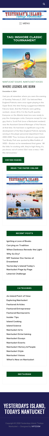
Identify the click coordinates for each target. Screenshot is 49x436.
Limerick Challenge (16, 273)
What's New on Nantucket (20, 359)
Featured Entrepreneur (19, 308)
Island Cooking (14, 321)
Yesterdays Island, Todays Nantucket (24, 408)
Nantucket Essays (12, 82)
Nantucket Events (16, 342)
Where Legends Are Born (18, 86)
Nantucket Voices (33, 82)
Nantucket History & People (21, 347)
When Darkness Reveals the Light (24, 249)
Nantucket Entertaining (19, 334)
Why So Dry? (13, 253)
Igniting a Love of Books (19, 241)
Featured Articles (16, 304)
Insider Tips (13, 317)
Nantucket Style (15, 351)
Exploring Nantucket (17, 300)
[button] (24, 23)
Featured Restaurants (18, 313)
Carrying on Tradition (18, 245)
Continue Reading (13, 160)
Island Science (14, 325)
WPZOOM (35, 426)
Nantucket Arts (15, 330)
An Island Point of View (19, 296)
